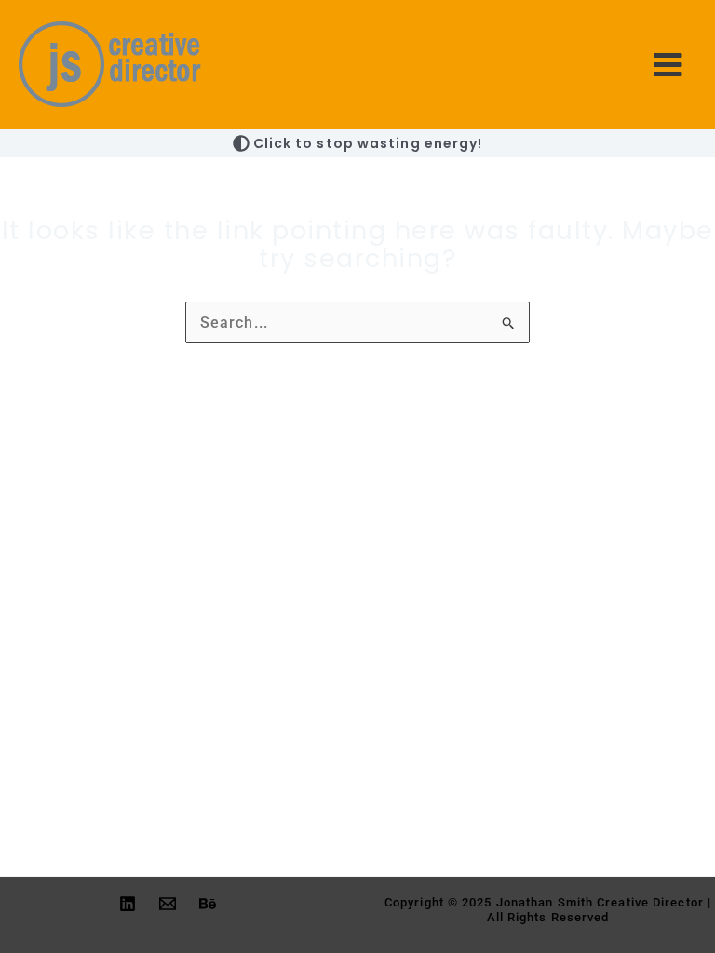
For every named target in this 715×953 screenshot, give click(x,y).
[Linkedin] (127, 903)
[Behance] (207, 903)
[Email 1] (167, 903)
